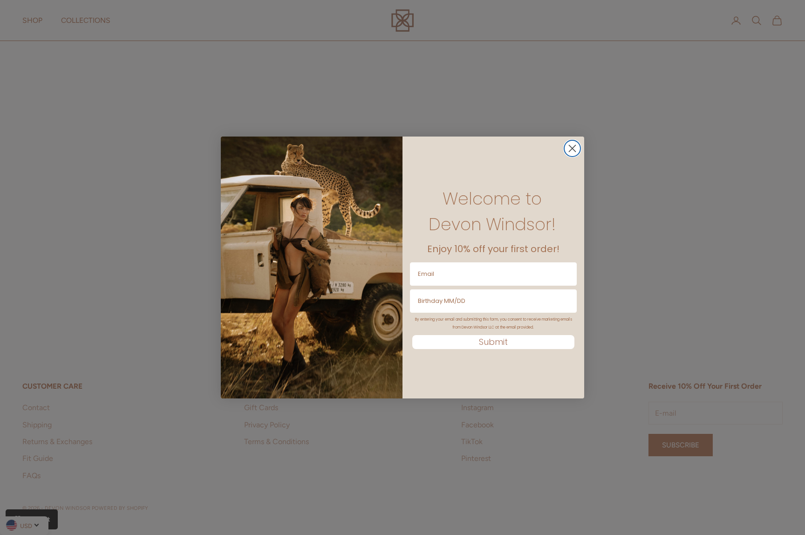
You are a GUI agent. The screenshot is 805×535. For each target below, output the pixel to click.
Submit (493, 342)
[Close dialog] (572, 148)
